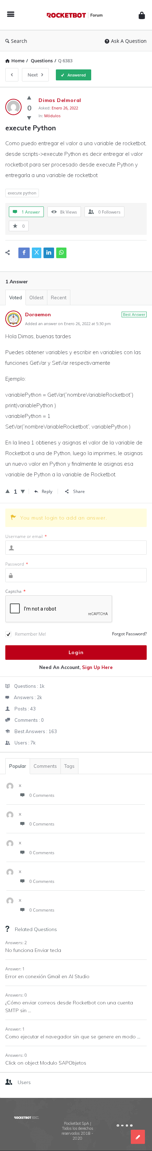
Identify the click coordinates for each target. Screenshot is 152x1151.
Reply (47, 491)
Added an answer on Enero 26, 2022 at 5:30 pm (68, 323)
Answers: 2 (16, 943)
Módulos (52, 115)
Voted (15, 297)
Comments (45, 766)
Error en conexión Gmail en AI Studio (47, 976)
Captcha (15, 591)
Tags (69, 766)
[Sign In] (142, 15)
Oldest (36, 297)
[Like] (29, 97)
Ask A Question (129, 41)
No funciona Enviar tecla (33, 950)
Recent (58, 297)
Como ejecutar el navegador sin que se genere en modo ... (72, 1036)
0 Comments (41, 795)
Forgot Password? (129, 634)
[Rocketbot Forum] (76, 15)
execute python (22, 192)
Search (19, 41)
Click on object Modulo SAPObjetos (45, 1063)
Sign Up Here (97, 667)
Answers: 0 (16, 995)
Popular (17, 766)
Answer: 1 (15, 969)
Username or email (26, 536)
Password (16, 564)
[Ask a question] (138, 1137)
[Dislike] (29, 117)
